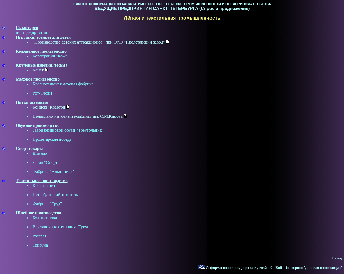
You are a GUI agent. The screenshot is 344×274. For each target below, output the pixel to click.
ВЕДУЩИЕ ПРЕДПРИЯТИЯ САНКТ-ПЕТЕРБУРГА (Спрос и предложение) (172, 8)
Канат (39, 70)
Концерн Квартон (49, 107)
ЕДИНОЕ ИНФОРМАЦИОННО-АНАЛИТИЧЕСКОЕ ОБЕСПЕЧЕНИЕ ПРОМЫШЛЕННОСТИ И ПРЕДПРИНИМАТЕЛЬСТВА (172, 4)
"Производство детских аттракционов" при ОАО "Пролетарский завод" (99, 42)
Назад (337, 258)
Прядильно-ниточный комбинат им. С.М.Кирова (78, 116)
